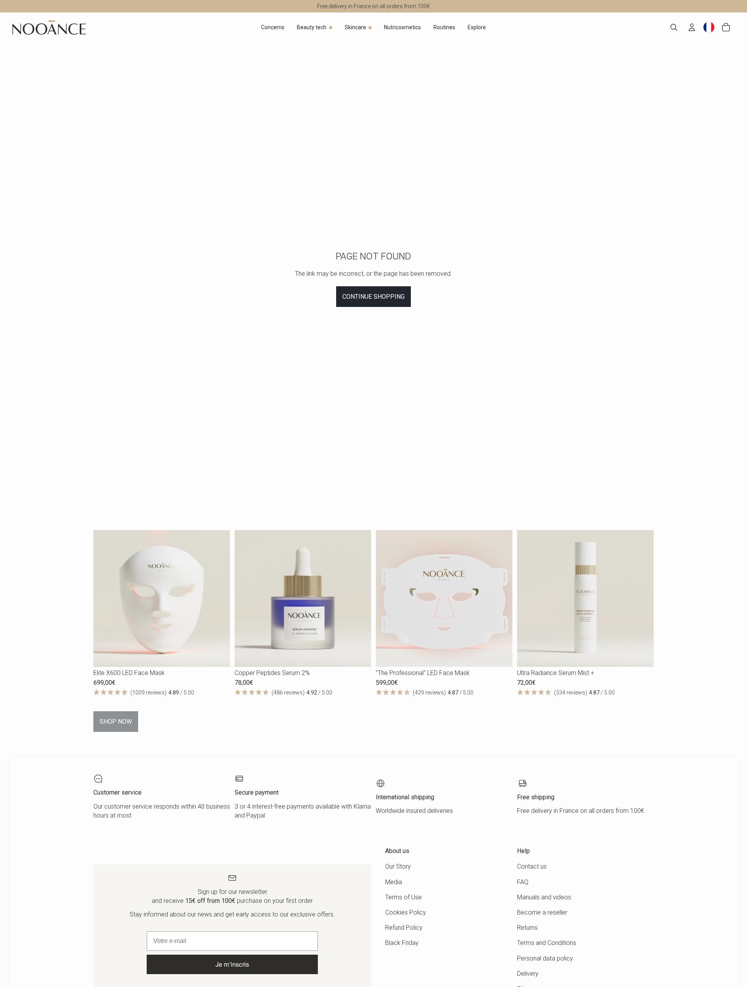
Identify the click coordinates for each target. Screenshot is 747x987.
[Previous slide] (105, 598)
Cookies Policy (405, 912)
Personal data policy (545, 958)
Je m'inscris (232, 964)
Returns (527, 927)
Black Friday (402, 942)
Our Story (398, 866)
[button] (161, 692)
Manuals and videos (544, 897)
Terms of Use (403, 897)
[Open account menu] (691, 27)
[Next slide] (218, 598)
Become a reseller (542, 912)
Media (393, 882)
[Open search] (673, 27)
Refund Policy (404, 927)
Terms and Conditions (546, 942)
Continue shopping (373, 296)
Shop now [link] (116, 721)
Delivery (527, 973)
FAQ (522, 882)
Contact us (532, 866)
